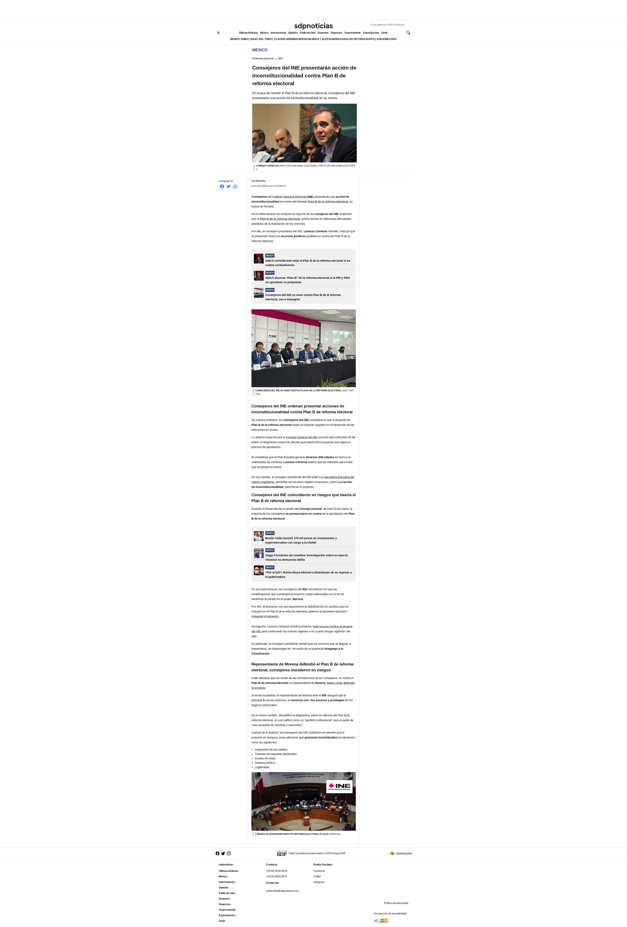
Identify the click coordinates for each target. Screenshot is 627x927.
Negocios (336, 32)
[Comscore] (400, 853)
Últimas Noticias (248, 32)
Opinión (292, 32)
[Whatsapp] (235, 186)
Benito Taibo (239, 39)
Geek (384, 32)
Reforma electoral (262, 58)
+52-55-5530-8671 (276, 876)
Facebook (319, 871)
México (264, 32)
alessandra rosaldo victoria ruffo (348, 39)
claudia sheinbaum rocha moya (296, 39)
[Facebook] (222, 186)
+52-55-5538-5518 (276, 871)
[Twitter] (228, 186)
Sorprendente (352, 32)
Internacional (278, 32)
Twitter (317, 876)
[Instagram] (229, 853)
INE (280, 58)
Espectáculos (371, 32)
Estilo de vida (307, 32)
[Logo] (313, 26)
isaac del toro (261, 39)
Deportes (323, 32)
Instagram (319, 882)
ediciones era (387, 39)
